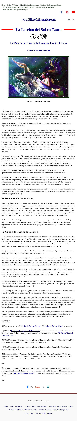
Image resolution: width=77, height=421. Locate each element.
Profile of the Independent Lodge (51, 5)
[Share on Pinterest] (43, 387)
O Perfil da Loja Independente (29, 5)
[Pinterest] (67, 12)
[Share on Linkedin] (48, 386)
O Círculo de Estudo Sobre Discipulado (15, 7)
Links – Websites (12, 5)
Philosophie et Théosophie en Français (15, 9)
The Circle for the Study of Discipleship (42, 7)
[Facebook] (61, 12)
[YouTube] (73, 12)
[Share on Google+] (37, 387)
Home (3, 5)
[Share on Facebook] (27, 386)
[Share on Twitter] (32, 386)
